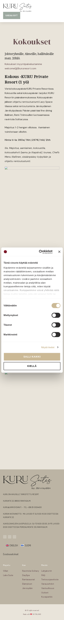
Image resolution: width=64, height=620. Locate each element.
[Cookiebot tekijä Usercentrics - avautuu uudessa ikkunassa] (40, 252)
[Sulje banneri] (59, 252)
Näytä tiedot (47, 347)
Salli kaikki (32, 356)
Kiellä (32, 366)
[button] (58, 7)
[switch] (56, 315)
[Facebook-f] (9, 537)
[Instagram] (5, 537)
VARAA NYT (11, 15)
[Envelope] (14, 537)
